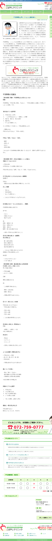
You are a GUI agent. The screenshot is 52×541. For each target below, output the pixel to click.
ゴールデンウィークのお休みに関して (18, 455)
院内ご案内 (27, 12)
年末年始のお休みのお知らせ (16, 462)
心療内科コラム (33, 535)
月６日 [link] (21, 457)
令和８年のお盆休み (13, 444)
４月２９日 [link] (10, 457)
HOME (5, 12)
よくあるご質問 (38, 12)
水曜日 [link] (15, 457)
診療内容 (16, 12)
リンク (44, 533)
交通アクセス (32, 533)
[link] (10, 457)
